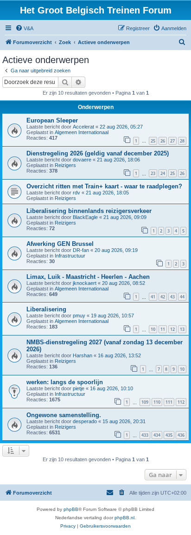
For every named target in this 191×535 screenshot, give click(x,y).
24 (162, 173)
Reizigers (65, 165)
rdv (76, 192)
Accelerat (83, 126)
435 (169, 435)
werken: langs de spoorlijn (64, 382)
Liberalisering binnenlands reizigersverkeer (89, 210)
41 (153, 297)
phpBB (71, 509)
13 (182, 329)
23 (153, 173)
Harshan (82, 355)
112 (181, 402)
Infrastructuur (70, 255)
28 (182, 141)
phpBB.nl (124, 517)
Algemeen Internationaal (81, 132)
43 (172, 297)
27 (172, 141)
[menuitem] (24, 28)
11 (162, 329)
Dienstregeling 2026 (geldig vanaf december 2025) (97, 153)
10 (153, 329)
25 (153, 141)
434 (156, 435)
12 (172, 329)
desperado (85, 421)
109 (144, 402)
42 (162, 297)
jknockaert (84, 283)
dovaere (82, 159)
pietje (78, 388)
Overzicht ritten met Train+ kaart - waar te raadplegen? (104, 186)
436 (181, 435)
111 (169, 402)
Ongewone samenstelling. (63, 415)
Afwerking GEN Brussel (60, 243)
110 (156, 402)
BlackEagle (85, 217)
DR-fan (81, 250)
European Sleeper (52, 120)
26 (162, 141)
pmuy (79, 315)
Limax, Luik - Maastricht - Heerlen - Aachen (88, 276)
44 (182, 297)
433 (144, 435)
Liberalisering (46, 309)
